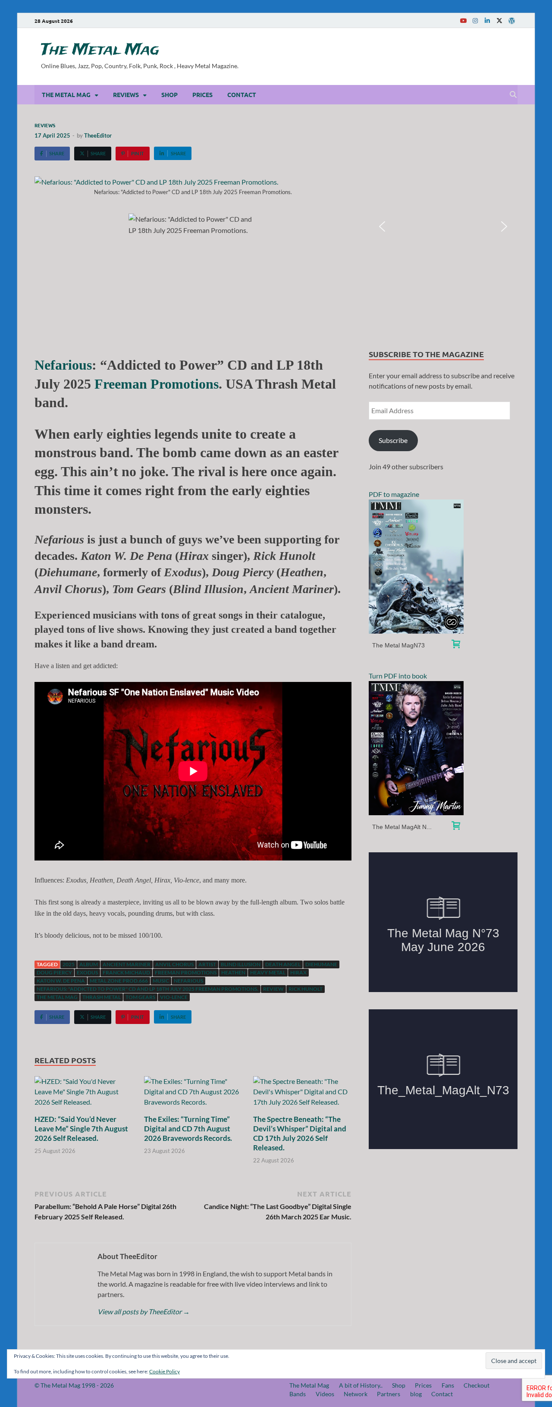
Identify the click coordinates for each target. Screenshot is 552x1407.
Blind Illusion (240, 964)
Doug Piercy (54, 972)
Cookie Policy (164, 1371)
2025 (69, 964)
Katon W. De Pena (61, 980)
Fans (448, 1385)
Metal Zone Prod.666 (119, 980)
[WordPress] (511, 20)
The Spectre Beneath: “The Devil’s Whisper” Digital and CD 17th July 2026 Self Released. (299, 1133)
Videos (325, 1394)
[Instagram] (475, 20)
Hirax (298, 972)
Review (273, 989)
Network (355, 1394)
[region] (443, 227)
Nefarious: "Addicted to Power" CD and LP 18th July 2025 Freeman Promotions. (147, 989)
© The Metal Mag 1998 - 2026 (74, 1385)
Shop (169, 94)
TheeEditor (98, 135)
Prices (202, 94)
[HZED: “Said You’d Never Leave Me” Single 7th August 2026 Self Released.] (83, 1094)
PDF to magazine (394, 494)
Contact (241, 94)
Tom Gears (140, 997)
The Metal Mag (100, 50)
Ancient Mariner (127, 964)
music (161, 980)
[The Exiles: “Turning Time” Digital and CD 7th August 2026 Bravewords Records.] (193, 1094)
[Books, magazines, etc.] (456, 645)
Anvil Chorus (174, 964)
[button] (382, 226)
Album (88, 964)
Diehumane (321, 964)
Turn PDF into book (398, 676)
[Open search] (513, 95)
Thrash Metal (101, 997)
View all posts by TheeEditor (143, 1311)
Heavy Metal (267, 972)
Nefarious (63, 365)
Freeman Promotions (156, 384)
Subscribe (393, 440)
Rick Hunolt (306, 989)
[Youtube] (463, 20)
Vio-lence (174, 997)
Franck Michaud (126, 972)
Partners (388, 1394)
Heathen (233, 972)
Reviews (126, 94)
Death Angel (283, 964)
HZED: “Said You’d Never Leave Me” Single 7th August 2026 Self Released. (81, 1129)
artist (207, 964)
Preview (416, 566)
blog (416, 1394)
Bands (297, 1394)
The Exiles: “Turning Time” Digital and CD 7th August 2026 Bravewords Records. (188, 1129)
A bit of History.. (361, 1385)
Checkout (476, 1385)
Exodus (87, 972)
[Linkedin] (487, 20)
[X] (499, 20)
